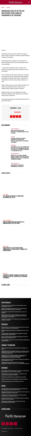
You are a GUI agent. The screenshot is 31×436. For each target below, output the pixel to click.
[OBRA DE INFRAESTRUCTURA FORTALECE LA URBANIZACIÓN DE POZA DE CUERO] (6, 131)
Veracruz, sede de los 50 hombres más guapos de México (15, 379)
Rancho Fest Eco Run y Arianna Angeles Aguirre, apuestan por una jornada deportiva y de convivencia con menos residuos (20, 157)
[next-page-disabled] (5, 290)
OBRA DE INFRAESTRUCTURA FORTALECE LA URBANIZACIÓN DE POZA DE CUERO (20, 132)
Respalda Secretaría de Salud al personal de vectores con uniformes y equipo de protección (15, 392)
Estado (8, 7)
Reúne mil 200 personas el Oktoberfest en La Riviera (14, 377)
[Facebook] (6, 45)
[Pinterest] (15, 45)
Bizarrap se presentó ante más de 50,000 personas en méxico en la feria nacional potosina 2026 (14, 309)
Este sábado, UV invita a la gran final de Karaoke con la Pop (13, 196)
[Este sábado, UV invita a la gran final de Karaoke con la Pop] (15, 184)
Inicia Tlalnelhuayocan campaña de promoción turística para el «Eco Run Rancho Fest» (15, 337)
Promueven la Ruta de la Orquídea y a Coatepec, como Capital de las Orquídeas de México (14, 374)
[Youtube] (20, 116)
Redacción (17, 112)
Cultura (5, 194)
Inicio (3, 7)
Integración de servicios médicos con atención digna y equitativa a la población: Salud (14, 396)
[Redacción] (12, 112)
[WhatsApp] (20, 45)
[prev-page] (2, 290)
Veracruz (13, 145)
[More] (24, 45)
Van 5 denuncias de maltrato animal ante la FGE (13, 381)
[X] (11, 45)
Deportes (5, 246)
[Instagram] (14, 116)
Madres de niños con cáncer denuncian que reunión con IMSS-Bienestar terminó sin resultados (15, 389)
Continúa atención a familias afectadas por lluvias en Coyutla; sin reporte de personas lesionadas (19, 140)
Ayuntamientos (15, 128)
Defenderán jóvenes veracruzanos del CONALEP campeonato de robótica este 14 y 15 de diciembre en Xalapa (15, 363)
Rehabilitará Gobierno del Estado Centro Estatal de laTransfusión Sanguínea (13, 402)
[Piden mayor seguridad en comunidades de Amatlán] (6, 165)
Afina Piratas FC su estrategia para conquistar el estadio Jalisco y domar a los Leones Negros (15, 249)
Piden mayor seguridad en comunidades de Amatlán (17, 165)
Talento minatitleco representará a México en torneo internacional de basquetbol (14, 334)
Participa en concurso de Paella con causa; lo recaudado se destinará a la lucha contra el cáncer (15, 371)
